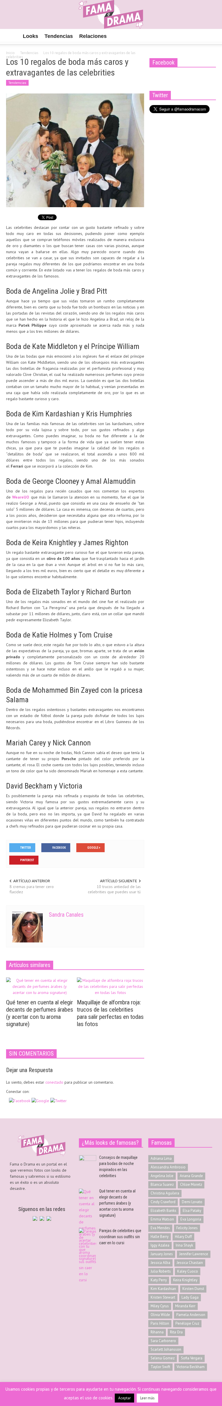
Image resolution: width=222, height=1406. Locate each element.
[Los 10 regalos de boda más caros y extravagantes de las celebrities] (75, 149)
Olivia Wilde (160, 1314)
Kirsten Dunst (193, 1288)
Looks (30, 36)
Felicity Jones (187, 1227)
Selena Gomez (163, 1358)
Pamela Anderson (190, 1314)
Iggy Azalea (160, 1245)
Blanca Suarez (162, 1184)
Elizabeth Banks (163, 1210)
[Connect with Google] (41, 1100)
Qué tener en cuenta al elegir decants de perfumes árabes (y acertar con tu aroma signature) (39, 1013)
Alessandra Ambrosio (168, 1167)
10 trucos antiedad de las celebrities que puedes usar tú (114, 889)
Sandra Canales (66, 914)
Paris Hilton (160, 1323)
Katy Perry (159, 1280)
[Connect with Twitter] (58, 1100)
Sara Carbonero (163, 1340)
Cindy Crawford (163, 1201)
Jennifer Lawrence (193, 1253)
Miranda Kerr (185, 1306)
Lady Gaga (190, 1297)
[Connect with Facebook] (20, 1100)
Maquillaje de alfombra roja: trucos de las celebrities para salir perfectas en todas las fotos (110, 1013)
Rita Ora (176, 1332)
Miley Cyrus (160, 1306)
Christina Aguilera (165, 1193)
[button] (210, 36)
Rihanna (157, 1332)
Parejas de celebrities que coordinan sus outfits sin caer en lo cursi (120, 1236)
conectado (54, 1082)
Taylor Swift (160, 1366)
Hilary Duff (183, 1236)
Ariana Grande (191, 1175)
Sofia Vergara (191, 1358)
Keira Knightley (185, 1280)
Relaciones (93, 36)
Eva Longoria (190, 1219)
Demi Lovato (192, 1201)
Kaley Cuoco (187, 1271)
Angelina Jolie (162, 1175)
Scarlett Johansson (166, 1349)
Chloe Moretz (191, 1184)
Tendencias (59, 36)
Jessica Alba (160, 1262)
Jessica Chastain (190, 1262)
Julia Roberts (161, 1271)
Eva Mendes (160, 1227)
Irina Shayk (184, 1245)
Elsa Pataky (192, 1210)
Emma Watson (162, 1219)
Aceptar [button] (124, 1398)
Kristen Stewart (163, 1297)
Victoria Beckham (191, 1366)
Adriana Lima (161, 1158)
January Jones (162, 1253)
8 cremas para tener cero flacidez (32, 889)
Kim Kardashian (163, 1288)
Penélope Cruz (187, 1323)
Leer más (147, 1398)
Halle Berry (160, 1236)
